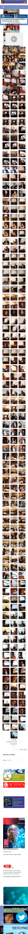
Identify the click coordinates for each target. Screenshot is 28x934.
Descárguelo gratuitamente (11, 876)
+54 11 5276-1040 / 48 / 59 (8, 921)
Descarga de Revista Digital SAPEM (12, 854)
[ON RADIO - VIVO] (14, 802)
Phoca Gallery (23, 749)
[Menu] (3, 7)
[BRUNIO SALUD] (14, 775)
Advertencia (6, 917)
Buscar (5, 760)
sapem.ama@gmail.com (7, 923)
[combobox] (15, 760)
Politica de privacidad (8, 919)
